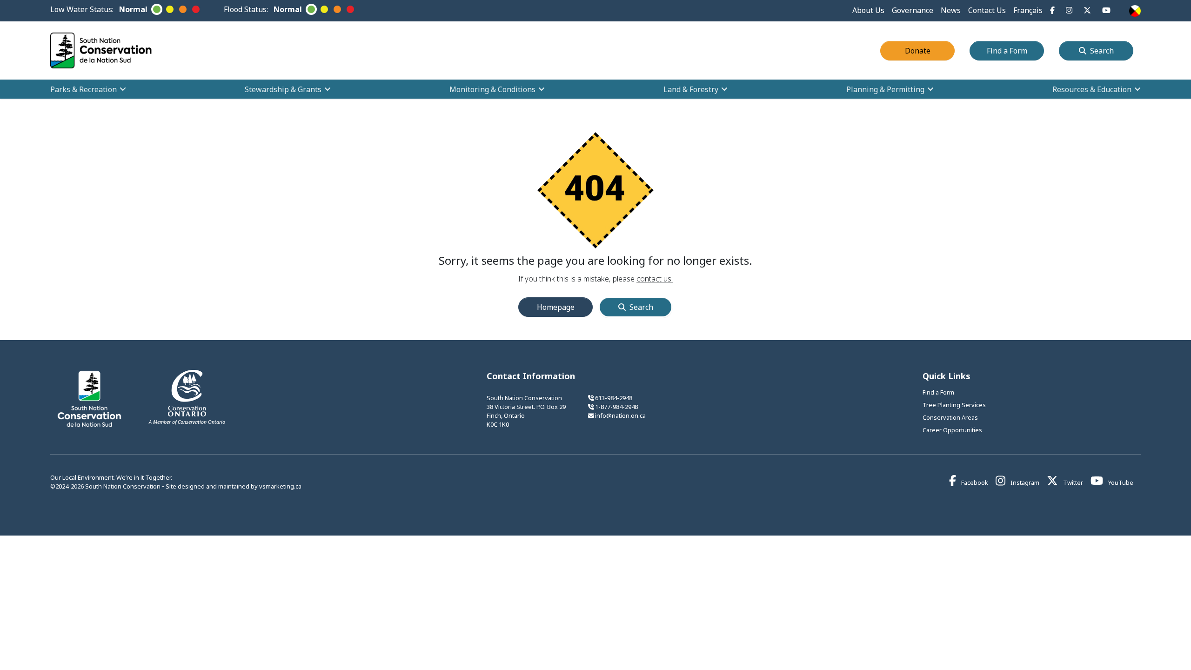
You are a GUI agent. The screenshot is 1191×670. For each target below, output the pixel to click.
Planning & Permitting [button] (885, 89)
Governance (912, 10)
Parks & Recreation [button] (83, 89)
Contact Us (987, 10)
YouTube (1120, 482)
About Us (868, 10)
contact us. (654, 279)
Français (1028, 10)
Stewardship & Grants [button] (283, 89)
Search (1102, 51)
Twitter (1072, 482)
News (951, 10)
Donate (930, 50)
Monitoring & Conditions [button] (492, 89)
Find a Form (1015, 50)
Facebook (974, 482)
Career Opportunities (952, 430)
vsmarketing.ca (280, 486)
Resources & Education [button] (1091, 89)
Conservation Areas (950, 417)
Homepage (556, 307)
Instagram (1024, 482)
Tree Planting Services (954, 405)
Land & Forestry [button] (690, 89)
